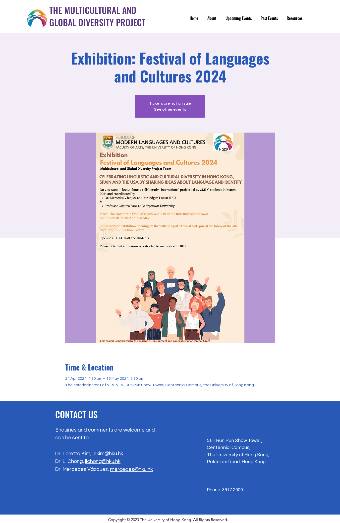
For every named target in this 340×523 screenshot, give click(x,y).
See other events (170, 109)
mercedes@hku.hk (131, 469)
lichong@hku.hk (102, 461)
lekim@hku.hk (108, 453)
